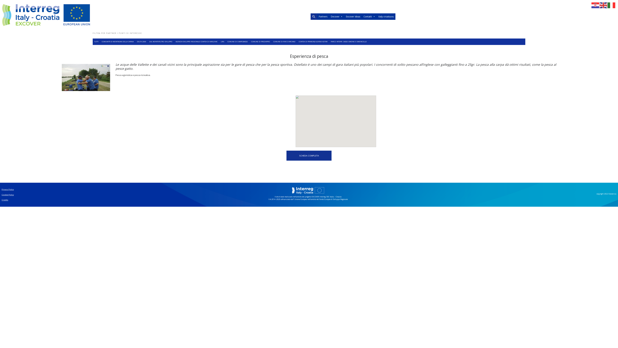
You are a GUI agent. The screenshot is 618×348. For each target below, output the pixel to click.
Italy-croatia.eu (386, 16)
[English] (603, 5)
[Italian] (612, 5)
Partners (323, 16)
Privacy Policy (8, 189)
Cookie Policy (8, 194)
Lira (222, 42)
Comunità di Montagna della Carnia (118, 42)
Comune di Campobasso (237, 42)
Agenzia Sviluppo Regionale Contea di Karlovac (197, 42)
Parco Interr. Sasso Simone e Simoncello (349, 42)
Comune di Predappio (260, 42)
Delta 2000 (141, 42)
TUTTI (96, 42)
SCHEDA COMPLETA (309, 155)
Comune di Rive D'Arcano (284, 42)
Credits (5, 200)
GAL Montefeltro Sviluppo (160, 42)
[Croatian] (595, 5)
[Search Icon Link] (313, 17)
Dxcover (335, 16)
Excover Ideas (353, 16)
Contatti (368, 16)
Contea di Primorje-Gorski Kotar (313, 42)
